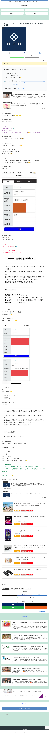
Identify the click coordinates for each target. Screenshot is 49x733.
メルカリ (30, 510)
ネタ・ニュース (28, 588)
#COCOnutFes (30, 83)
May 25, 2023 (20, 88)
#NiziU (35, 81)
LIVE (23, 588)
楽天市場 (24, 510)
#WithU (6, 83)
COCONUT (12, 588)
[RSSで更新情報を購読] (36, 607)
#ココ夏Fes (24, 83)
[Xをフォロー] (36, 604)
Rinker (19, 506)
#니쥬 (43, 81)
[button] (32, 56)
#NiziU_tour (10, 83)
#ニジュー (39, 81)
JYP (4, 588)
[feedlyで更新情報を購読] (13, 607)
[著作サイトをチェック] (13, 604)
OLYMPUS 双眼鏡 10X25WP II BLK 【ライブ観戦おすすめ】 (28, 569)
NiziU (7, 588)
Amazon (17, 510)
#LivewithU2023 (17, 83)
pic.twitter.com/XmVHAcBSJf (11, 84)
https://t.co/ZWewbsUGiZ (27, 81)
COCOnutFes (18, 588)
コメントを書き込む (24, 708)
